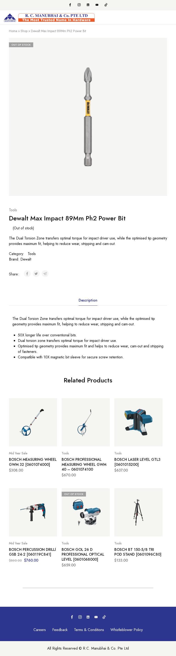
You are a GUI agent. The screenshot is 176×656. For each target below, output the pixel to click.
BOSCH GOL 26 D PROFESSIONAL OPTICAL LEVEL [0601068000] (83, 554)
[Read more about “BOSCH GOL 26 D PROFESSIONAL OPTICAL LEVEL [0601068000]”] (105, 494)
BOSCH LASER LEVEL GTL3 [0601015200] (137, 462)
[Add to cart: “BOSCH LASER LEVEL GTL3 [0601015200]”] (157, 404)
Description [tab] (88, 300)
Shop (24, 31)
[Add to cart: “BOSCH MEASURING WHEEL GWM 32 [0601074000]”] (52, 404)
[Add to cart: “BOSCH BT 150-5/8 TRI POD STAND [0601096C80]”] (157, 494)
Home (13, 31)
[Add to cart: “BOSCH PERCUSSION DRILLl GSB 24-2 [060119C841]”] (52, 494)
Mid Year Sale (18, 453)
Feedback (60, 629)
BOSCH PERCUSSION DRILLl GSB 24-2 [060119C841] (32, 552)
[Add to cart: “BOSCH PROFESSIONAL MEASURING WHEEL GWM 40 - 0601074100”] (105, 404)
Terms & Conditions (89, 629)
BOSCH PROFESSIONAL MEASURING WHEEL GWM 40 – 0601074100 (84, 464)
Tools (13, 210)
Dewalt (25, 259)
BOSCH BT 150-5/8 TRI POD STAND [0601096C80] (137, 552)
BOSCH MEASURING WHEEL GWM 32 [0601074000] (33, 462)
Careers (39, 629)
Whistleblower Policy (126, 629)
